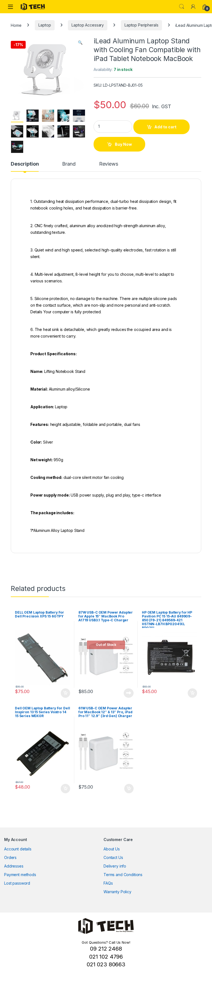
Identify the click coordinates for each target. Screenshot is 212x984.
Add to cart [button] (65, 693)
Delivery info (115, 866)
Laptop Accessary (87, 25)
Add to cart (165, 126)
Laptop (44, 25)
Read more (129, 693)
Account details (17, 849)
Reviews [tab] (108, 164)
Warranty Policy (117, 891)
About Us (112, 849)
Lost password (17, 883)
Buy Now (123, 144)
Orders (10, 857)
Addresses (13, 866)
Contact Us (113, 857)
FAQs (108, 883)
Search (182, 7)
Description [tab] (25, 164)
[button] (80, 42)
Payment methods (20, 874)
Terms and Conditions (123, 874)
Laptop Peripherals (141, 25)
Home (16, 25)
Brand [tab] (68, 164)
